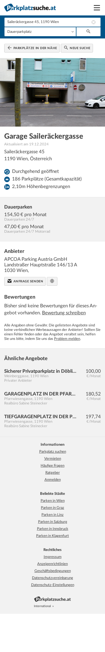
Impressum (53, 557)
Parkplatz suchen (52, 452)
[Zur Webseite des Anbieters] (52, 281)
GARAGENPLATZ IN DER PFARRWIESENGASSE (40, 394)
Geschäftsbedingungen (52, 571)
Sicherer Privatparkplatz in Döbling (40, 371)
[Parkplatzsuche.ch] (64, 606)
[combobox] (52, 22)
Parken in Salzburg (52, 522)
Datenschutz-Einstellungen (52, 585)
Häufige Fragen (52, 466)
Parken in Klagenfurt (52, 536)
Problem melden (67, 339)
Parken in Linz (52, 515)
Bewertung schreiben (64, 312)
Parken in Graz (52, 508)
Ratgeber (52, 473)
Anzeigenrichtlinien (52, 564)
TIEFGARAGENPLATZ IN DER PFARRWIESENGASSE (40, 416)
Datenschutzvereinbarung (52, 578)
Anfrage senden (27, 281)
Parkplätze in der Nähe (34, 48)
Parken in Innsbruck (52, 529)
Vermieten (52, 459)
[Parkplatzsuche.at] (57, 606)
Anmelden (53, 480)
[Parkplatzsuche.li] (70, 606)
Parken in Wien (53, 501)
